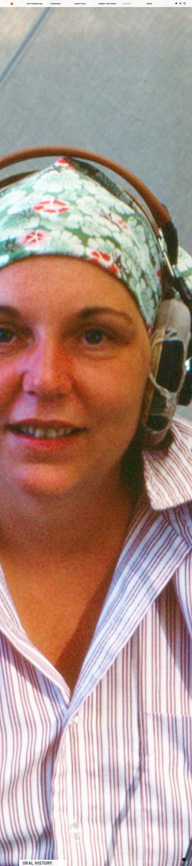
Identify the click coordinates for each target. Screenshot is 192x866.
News (149, 3)
